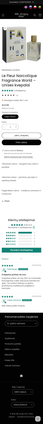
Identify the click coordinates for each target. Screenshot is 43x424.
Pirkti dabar (21, 142)
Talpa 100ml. (10, 117)
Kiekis (4, 122)
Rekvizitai (9, 354)
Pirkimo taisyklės (12, 349)
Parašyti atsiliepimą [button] (21, 250)
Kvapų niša (9, 360)
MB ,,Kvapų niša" (22, 414)
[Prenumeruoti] (35, 323)
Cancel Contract (12, 365)
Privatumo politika (13, 344)
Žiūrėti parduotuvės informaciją (18, 157)
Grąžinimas (10, 338)
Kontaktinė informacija (25, 417)
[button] (3, 15)
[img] (7, 265)
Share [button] (7, 201)
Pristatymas (10, 333)
